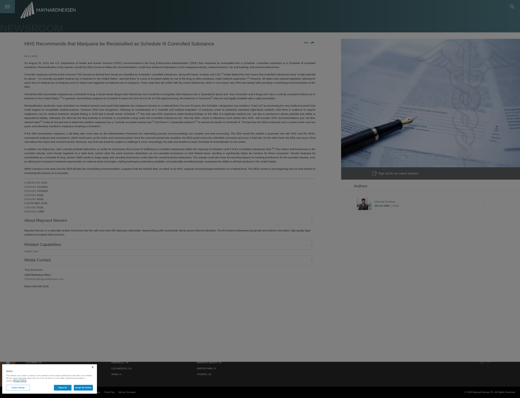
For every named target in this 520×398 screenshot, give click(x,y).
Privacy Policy (20, 381)
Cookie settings (18, 388)
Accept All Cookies (83, 388)
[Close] (93, 367)
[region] (49, 379)
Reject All (63, 388)
